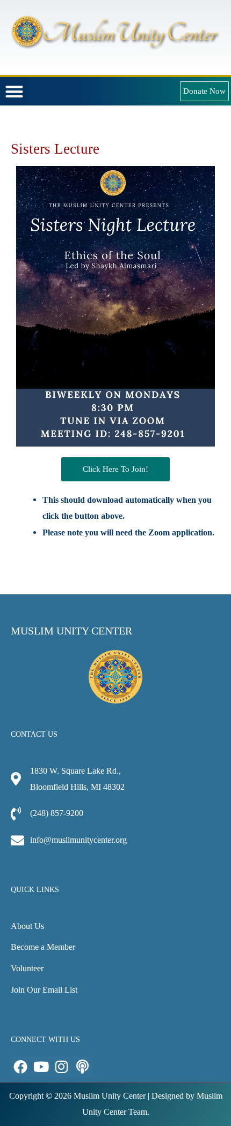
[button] (14, 91)
